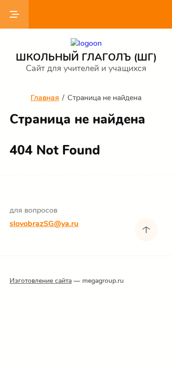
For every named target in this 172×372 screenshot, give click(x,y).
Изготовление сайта (41, 280)
